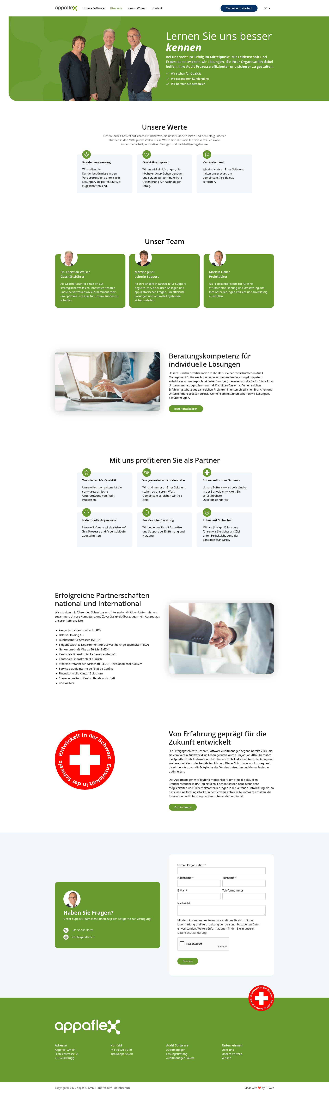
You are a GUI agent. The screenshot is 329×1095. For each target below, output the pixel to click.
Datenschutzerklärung (192, 933)
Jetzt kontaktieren (186, 409)
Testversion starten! (239, 8)
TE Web (269, 1088)
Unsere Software (94, 8)
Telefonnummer (232, 890)
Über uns (116, 8)
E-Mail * (182, 890)
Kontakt (157, 8)
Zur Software (182, 807)
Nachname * (185, 878)
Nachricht (183, 903)
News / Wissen (136, 8)
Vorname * (229, 878)
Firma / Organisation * (191, 865)
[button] (267, 8)
